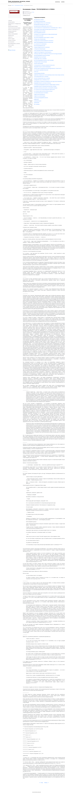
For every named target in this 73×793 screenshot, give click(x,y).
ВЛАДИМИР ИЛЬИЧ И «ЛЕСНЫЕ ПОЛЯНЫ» (42, 83)
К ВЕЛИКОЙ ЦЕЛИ (37, 100)
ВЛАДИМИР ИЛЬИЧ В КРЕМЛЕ (40, 57)
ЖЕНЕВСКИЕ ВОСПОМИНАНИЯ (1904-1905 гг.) (43, 26)
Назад (41, 782)
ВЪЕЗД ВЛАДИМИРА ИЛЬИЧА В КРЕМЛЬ (42, 55)
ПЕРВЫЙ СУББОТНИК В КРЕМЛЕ (40, 61)
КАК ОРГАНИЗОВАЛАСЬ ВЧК (39, 45)
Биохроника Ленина (13, 26)
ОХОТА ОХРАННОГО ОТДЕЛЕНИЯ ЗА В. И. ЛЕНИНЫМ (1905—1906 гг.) (48, 27)
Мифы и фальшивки (13, 33)
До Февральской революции (39, 21)
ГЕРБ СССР (36, 71)
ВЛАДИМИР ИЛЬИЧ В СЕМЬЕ (39, 31)
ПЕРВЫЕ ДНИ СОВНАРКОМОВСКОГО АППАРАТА (43, 40)
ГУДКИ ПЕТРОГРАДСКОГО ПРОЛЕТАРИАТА (42, 52)
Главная (10, 20)
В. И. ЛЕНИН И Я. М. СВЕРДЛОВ (40, 44)
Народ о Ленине (12, 40)
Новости (10, 37)
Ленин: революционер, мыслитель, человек (19, 1)
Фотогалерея (11, 41)
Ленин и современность (14, 29)
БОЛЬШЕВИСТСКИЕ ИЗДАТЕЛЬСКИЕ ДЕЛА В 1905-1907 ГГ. (45, 29)
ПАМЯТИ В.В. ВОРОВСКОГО (39, 94)
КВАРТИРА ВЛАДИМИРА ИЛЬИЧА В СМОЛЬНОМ (43, 42)
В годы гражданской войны (39, 73)
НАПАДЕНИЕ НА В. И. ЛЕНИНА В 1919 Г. (42, 79)
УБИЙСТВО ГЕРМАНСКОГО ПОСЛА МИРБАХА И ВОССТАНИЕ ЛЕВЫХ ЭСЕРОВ (49, 74)
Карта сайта (11, 45)
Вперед (46, 782)
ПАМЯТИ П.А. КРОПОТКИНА (39, 96)
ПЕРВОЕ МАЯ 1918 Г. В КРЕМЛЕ (40, 58)
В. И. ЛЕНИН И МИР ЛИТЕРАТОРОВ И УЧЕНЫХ (43, 91)
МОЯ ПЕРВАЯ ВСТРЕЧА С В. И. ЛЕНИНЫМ (42, 22)
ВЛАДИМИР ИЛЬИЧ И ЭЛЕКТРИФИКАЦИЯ (42, 66)
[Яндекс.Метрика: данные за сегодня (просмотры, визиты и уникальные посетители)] (11, 50)
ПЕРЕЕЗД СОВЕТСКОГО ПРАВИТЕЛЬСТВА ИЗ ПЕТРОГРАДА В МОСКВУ (48, 53)
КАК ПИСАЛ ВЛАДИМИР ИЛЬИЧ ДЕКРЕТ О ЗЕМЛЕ (44, 37)
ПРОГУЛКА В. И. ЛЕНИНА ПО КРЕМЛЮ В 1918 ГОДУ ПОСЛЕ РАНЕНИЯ (48, 81)
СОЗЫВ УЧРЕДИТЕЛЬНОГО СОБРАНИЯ (42, 47)
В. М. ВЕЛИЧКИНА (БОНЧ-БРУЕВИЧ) (41, 92)
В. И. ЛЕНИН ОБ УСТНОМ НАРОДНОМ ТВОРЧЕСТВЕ (44, 89)
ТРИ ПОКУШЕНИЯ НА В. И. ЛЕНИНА (41, 76)
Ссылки (10, 46)
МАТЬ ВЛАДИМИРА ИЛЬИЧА (39, 32)
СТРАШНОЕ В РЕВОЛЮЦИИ (39, 48)
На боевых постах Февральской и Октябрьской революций (45, 34)
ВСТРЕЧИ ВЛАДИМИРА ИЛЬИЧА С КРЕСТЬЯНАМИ (44, 60)
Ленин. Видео (11, 38)
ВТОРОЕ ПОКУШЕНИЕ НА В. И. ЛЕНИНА (42, 78)
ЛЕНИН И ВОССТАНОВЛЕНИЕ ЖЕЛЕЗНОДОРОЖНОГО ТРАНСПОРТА (47, 68)
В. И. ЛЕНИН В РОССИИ (38, 35)
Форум (62, 1)
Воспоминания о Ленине (14, 43)
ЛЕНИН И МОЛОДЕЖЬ (38, 63)
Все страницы (36, 104)
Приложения (36, 102)
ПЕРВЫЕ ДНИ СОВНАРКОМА (39, 39)
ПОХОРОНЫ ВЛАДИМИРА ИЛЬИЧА (41, 97)
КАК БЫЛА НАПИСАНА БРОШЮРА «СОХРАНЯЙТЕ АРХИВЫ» (45, 87)
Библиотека (11, 35)
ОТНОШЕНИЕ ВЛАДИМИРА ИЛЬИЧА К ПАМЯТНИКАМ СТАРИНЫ (46, 84)
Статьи (33, 12)
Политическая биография (14, 28)
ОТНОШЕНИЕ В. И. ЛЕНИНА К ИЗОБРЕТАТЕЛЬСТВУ (44, 65)
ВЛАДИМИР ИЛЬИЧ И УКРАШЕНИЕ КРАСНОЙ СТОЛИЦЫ (45, 86)
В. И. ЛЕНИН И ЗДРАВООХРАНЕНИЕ (41, 70)
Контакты (57, 1)
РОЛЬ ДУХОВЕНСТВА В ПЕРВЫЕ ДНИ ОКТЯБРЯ (43, 50)
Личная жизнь (11, 22)
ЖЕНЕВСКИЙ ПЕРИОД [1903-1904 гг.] (41, 24)
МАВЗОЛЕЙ (36, 99)
